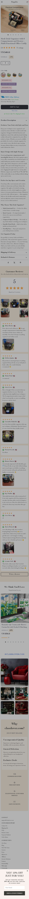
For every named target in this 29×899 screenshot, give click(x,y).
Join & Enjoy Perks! (15, 893)
